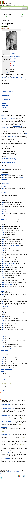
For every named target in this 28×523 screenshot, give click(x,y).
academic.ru (5, 2)
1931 (2, 202)
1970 (2, 279)
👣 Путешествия (3, 473)
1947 (2, 226)
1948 (2, 230)
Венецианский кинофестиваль (8, 158)
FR (26, 1)
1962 (2, 267)
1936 (2, 204)
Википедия (14, 11)
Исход (6, 265)
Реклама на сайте (15, 471)
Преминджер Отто (6, 452)
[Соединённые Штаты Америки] (10, 65)
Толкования (7, 14)
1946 (2, 222)
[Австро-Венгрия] (10, 64)
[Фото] (11, 49)
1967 (2, 275)
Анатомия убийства (10, 263)
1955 (2, 163)
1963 (2, 181)
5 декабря (12, 53)
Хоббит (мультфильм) (10, 306)
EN (18, 1)
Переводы (20, 14)
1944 (2, 175)
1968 (2, 277)
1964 (2, 188)
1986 (15, 58)
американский (14, 79)
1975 (2, 284)
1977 (2, 306)
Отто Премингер (5, 376)
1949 (2, 232)
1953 (2, 243)
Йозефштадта (4, 127)
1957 (2, 257)
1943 (2, 211)
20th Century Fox (12, 136)
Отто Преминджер (6, 421)
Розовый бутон (8, 284)
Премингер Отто (5, 415)
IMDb (8, 72)
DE (20, 1)
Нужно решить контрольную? (14, 386)
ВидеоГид (3, 379)
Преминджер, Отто (6, 447)
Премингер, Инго (5, 434)
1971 (2, 282)
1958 (2, 259)
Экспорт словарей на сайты (5, 475)
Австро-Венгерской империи (8, 118)
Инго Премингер (5, 458)
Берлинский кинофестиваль (8, 162)
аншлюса (21, 131)
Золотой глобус (5, 183)
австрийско (8, 79)
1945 (2, 219)
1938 (2, 209)
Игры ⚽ (20, 16)
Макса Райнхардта (17, 126)
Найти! (24, 8)
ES (23, 1)
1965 (2, 271)
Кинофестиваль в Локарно (7, 168)
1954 (2, 245)
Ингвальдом (16, 120)
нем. (25, 74)
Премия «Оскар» (5, 174)
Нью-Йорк (12, 61)
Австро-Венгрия (17, 56)
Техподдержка (9, 471)
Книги (7, 16)
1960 (2, 185)
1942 (2, 291)
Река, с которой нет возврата (12, 245)
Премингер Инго (5, 439)
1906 (15, 53)
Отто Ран (23, 388)
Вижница (11, 56)
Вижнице (17, 114)
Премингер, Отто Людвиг (7, 408)
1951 (2, 239)
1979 (2, 286)
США (15, 61)
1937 (2, 206)
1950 (2, 236)
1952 (2, 241)
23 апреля (12, 58)
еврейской (3, 115)
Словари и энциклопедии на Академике (12, 5)
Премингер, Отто (5, 404)
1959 (2, 177)
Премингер (4, 427)
